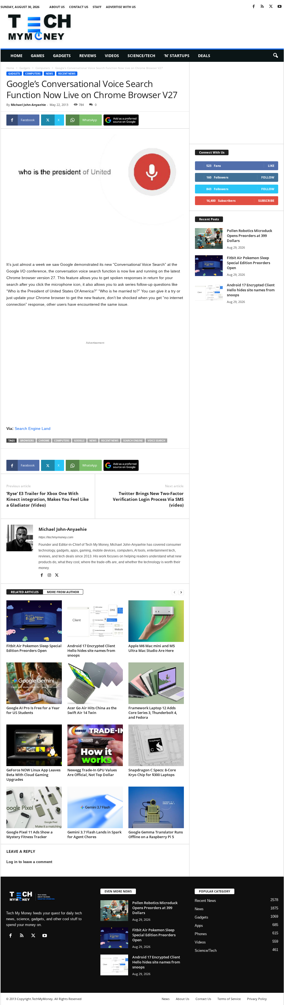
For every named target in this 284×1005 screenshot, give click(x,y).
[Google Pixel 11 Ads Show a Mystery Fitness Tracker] (34, 807)
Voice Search (156, 440)
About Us (57, 7)
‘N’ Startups (176, 55)
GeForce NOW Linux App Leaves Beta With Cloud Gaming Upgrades (33, 774)
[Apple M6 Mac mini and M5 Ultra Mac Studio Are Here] (156, 621)
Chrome (44, 440)
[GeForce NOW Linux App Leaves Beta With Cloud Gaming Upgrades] (34, 745)
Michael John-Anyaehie (28, 105)
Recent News (66, 73)
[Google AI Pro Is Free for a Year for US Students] (34, 683)
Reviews (87, 55)
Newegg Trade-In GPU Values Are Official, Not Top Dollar (92, 772)
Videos (112, 55)
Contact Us (78, 7)
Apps (199, 926)
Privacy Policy (257, 999)
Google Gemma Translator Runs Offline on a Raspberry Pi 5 (155, 834)
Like (271, 166)
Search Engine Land (32, 428)
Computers (43, 68)
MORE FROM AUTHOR (63, 592)
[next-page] (181, 592)
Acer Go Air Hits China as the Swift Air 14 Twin (91, 710)
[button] (275, 56)
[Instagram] (50, 576)
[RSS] (262, 7)
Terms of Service (229, 999)
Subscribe (266, 200)
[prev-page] (174, 592)
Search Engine (133, 440)
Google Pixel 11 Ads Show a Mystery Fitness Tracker (29, 834)
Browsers (27, 440)
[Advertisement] (183, 26)
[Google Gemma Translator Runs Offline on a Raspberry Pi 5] (156, 807)
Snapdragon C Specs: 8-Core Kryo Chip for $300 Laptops (152, 772)
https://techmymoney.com (56, 537)
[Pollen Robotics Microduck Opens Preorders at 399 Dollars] (209, 238)
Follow (267, 177)
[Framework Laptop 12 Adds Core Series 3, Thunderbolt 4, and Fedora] (156, 683)
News (49, 73)
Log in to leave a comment (29, 862)
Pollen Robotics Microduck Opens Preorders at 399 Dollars (249, 235)
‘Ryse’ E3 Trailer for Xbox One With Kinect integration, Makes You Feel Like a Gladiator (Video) (47, 499)
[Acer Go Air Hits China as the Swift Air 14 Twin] (95, 683)
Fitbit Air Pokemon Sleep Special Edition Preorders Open (34, 648)
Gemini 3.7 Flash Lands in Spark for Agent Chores (94, 834)
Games (37, 55)
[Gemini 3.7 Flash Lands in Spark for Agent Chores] (95, 807)
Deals (204, 55)
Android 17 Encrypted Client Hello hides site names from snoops (91, 650)
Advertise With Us (121, 7)
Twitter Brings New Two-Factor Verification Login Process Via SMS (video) (148, 499)
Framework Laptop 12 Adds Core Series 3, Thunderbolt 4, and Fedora (152, 712)
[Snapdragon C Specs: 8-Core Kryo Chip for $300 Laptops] (156, 745)
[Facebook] (253, 7)
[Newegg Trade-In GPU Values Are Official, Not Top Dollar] (95, 745)
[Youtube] (279, 7)
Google (79, 440)
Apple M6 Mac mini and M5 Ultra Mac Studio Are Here (151, 648)
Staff (97, 7)
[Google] (121, 120)
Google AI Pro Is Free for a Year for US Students (33, 710)
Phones (201, 934)
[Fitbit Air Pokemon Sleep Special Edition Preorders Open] (34, 621)
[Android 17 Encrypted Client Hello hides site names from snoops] (95, 621)
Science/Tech (141, 55)
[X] (271, 7)
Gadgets (62, 55)
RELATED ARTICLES (25, 592)
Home (16, 55)
